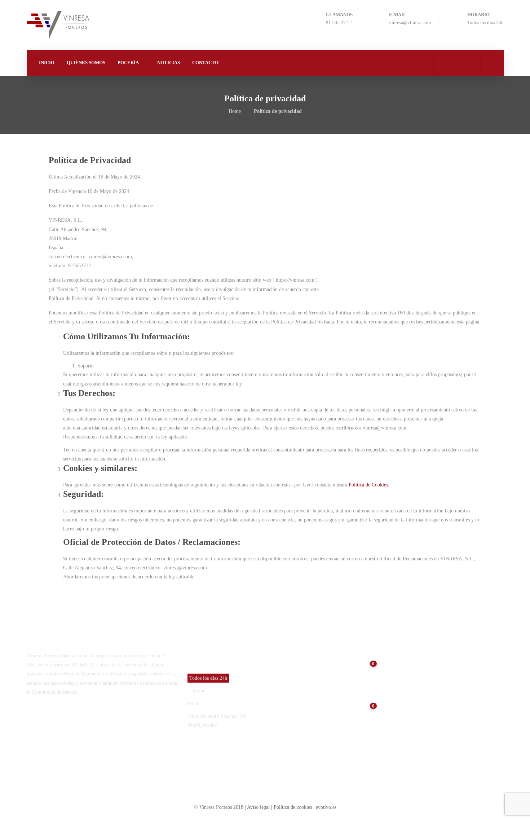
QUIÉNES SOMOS (86, 62)
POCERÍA (128, 62)
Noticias (395, 664)
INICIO (46, 62)
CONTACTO (205, 62)
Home (235, 111)
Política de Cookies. (368, 485)
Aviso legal (259, 807)
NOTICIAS (168, 62)
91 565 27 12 (221, 690)
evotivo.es (326, 807)
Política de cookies (293, 807)
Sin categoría (367, 748)
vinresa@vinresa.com (224, 703)
